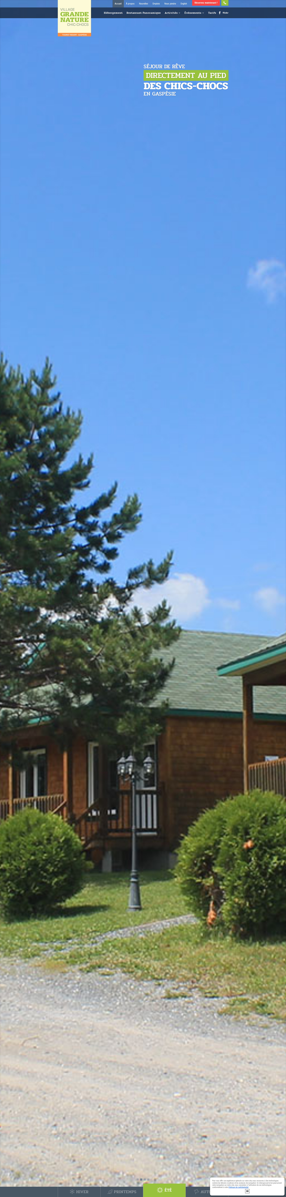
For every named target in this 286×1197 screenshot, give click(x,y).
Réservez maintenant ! (206, 2)
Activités (171, 13)
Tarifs (212, 13)
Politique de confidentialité (238, 1187)
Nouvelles (143, 4)
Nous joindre (170, 4)
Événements (192, 13)
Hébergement (113, 13)
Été (168, 1191)
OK (247, 1191)
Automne (210, 1191)
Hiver (81, 1191)
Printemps (124, 1191)
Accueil (118, 4)
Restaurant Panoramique (143, 13)
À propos (130, 4)
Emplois (156, 4)
